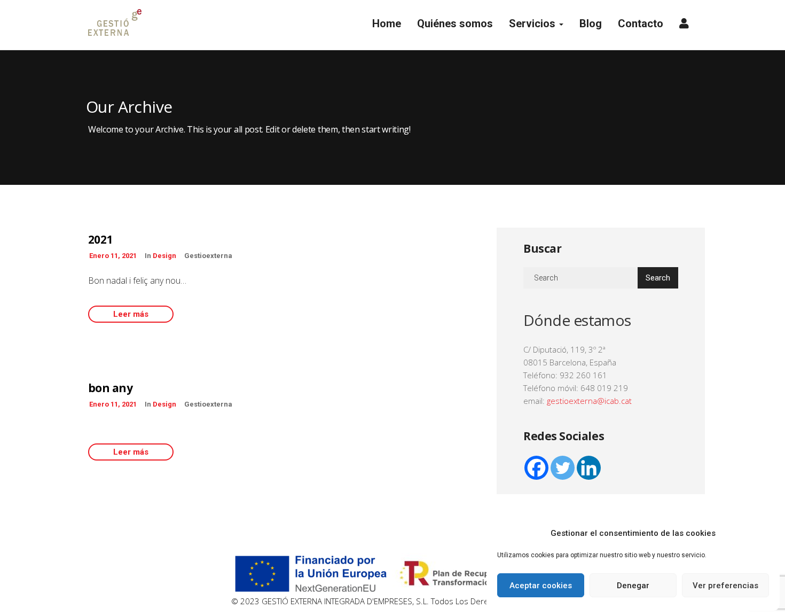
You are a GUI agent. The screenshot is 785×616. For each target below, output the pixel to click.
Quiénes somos (455, 23)
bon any (110, 387)
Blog (590, 23)
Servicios (533, 23)
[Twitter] (563, 468)
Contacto (640, 23)
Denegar (633, 585)
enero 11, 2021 (113, 256)
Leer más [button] (130, 314)
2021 (100, 239)
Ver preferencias (725, 585)
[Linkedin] (589, 468)
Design (164, 256)
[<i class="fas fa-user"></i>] (684, 25)
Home (385, 23)
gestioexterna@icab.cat (589, 400)
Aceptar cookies (540, 585)
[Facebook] (536, 468)
